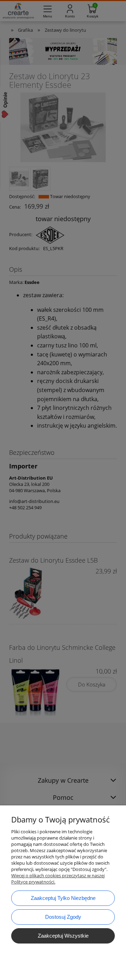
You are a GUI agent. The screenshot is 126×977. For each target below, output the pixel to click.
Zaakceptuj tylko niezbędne (63, 898)
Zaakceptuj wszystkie (63, 936)
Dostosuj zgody (63, 917)
